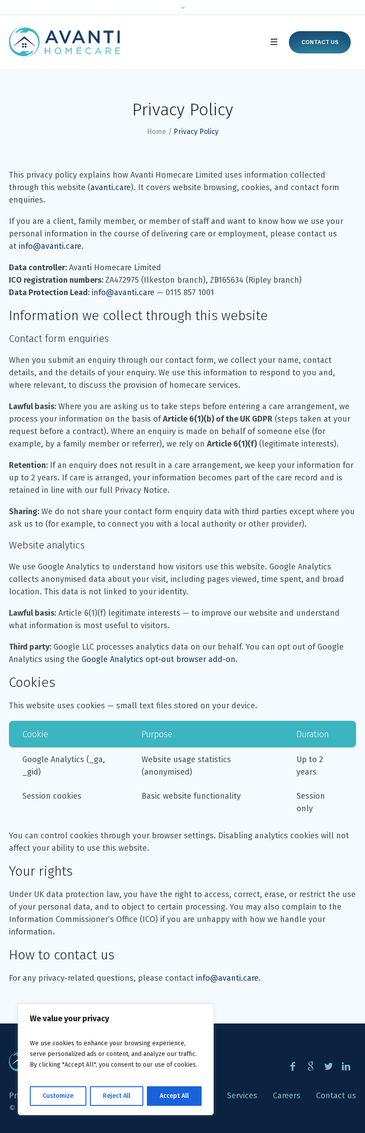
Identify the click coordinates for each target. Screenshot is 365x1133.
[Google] (310, 1066)
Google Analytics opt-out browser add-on (158, 659)
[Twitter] (328, 1066)
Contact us (319, 42)
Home (156, 131)
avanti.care (110, 187)
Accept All (174, 1096)
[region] (116, 1059)
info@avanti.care (50, 246)
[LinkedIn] (346, 1066)
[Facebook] (292, 1066)
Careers (286, 1096)
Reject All (116, 1096)
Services (242, 1096)
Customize (58, 1096)
